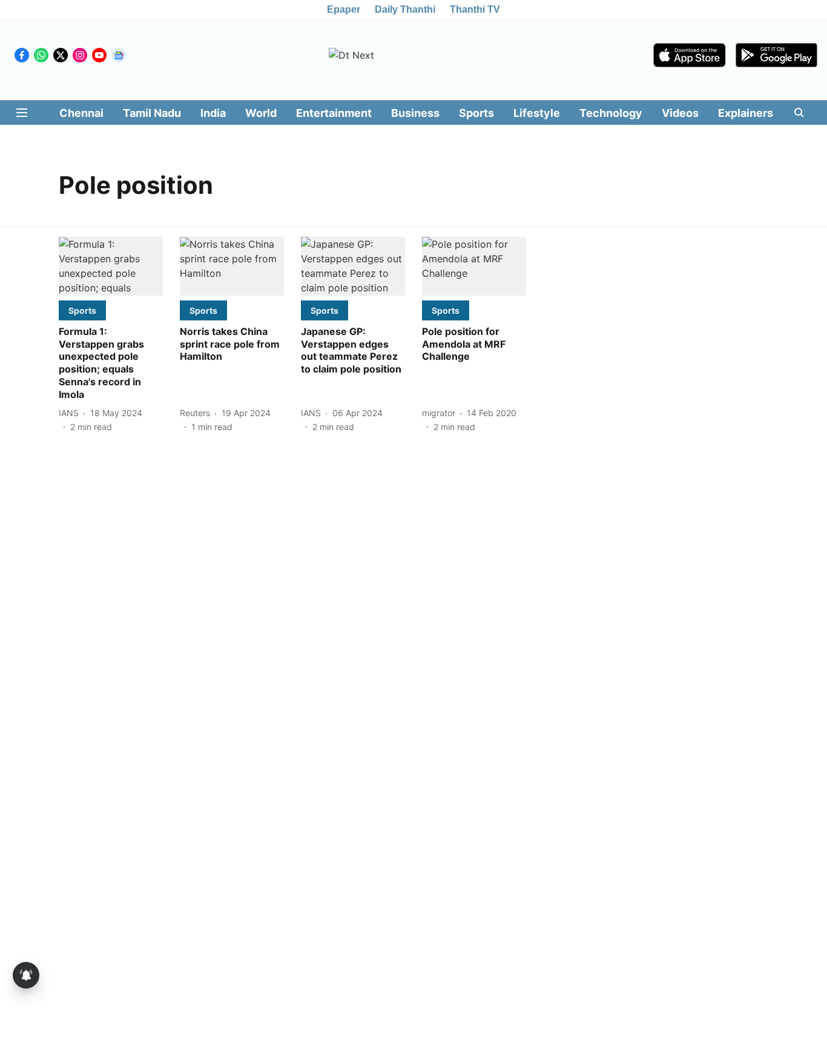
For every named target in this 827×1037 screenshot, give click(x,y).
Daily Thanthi (405, 9)
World (261, 113)
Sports (476, 113)
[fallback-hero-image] (111, 266)
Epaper (343, 9)
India (213, 113)
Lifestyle (536, 113)
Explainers (745, 113)
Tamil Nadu (152, 113)
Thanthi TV (475, 9)
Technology (610, 113)
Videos (680, 113)
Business (415, 113)
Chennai (81, 113)
